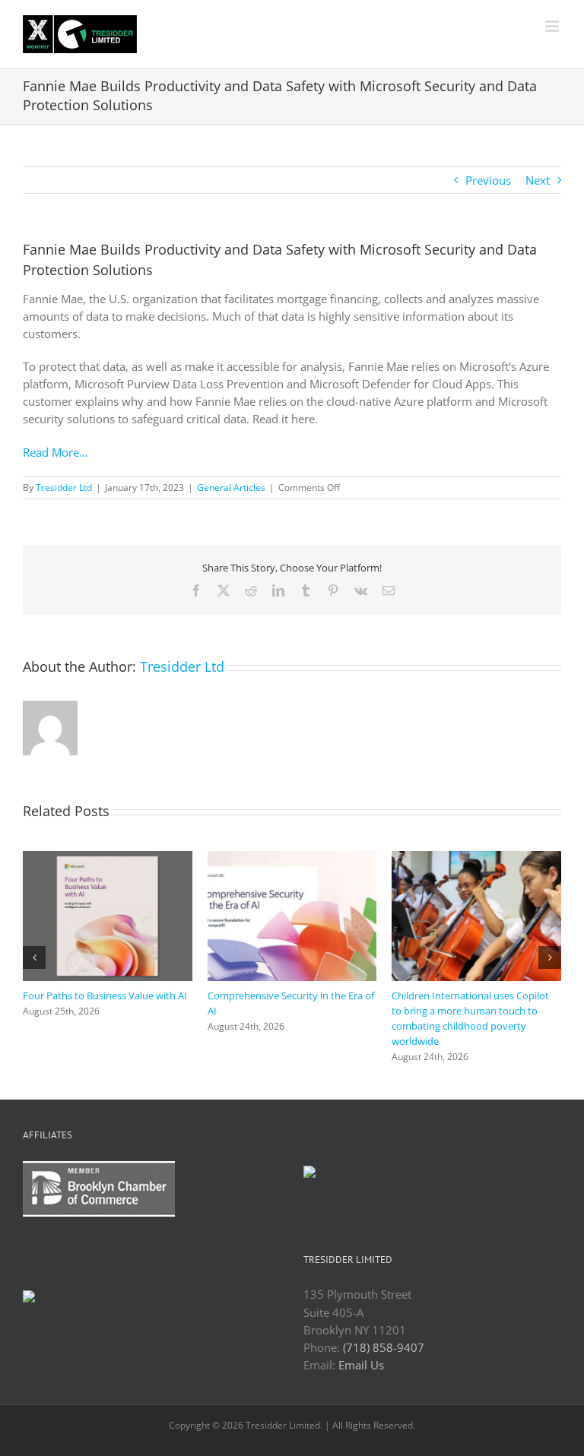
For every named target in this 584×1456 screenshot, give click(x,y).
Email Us (361, 1334)
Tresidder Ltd (64, 487)
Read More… (55, 452)
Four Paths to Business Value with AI (474, 995)
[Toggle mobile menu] (553, 26)
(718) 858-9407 (383, 1317)
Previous (488, 180)
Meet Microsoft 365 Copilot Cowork (102, 979)
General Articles (231, 487)
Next (537, 180)
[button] (34, 942)
